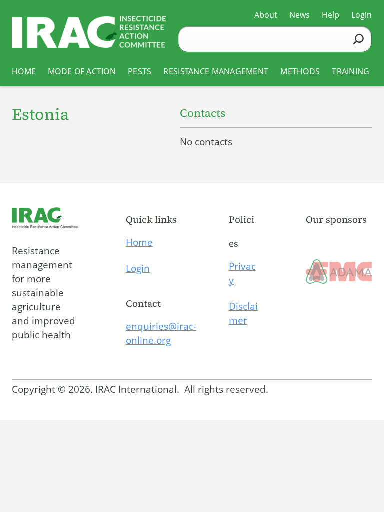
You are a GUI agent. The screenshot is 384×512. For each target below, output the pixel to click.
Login (138, 268)
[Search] (359, 39)
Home (139, 242)
